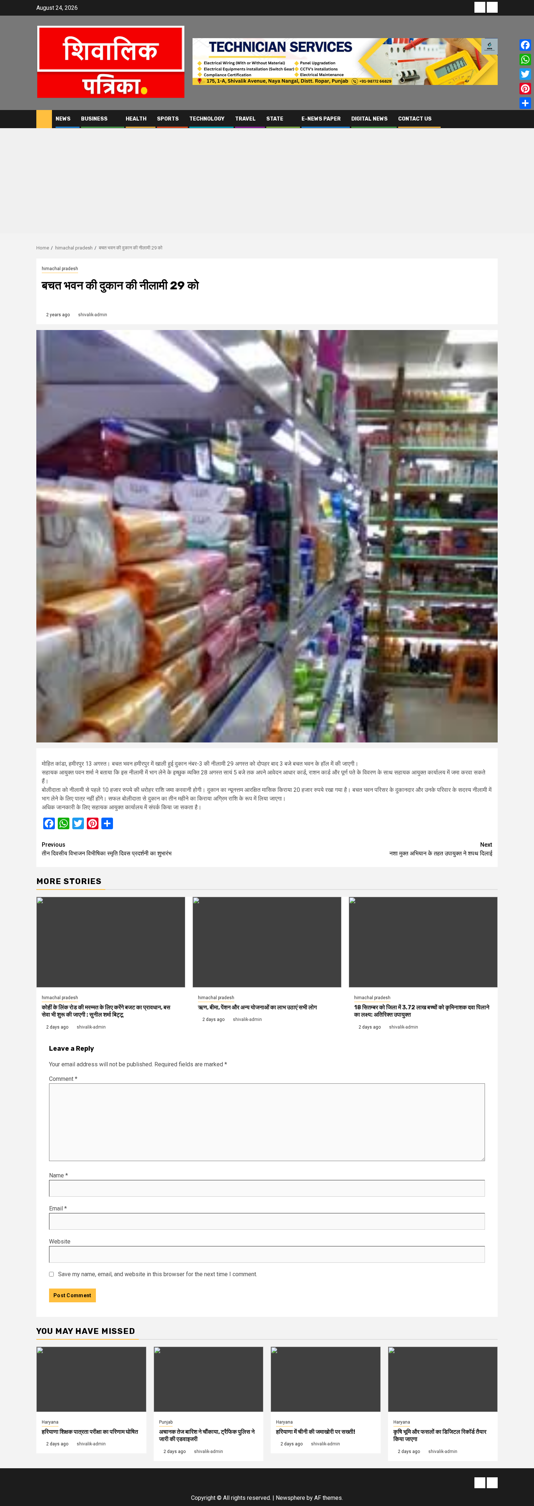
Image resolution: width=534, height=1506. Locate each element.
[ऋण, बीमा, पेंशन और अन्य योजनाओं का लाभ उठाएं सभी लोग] (267, 942)
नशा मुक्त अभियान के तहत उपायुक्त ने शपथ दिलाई (440, 849)
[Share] (525, 103)
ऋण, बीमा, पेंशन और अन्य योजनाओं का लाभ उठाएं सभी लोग (257, 1007)
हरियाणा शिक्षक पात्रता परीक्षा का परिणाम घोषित (90, 1431)
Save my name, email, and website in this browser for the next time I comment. (157, 1274)
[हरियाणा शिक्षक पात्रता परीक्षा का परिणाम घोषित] (91, 1379)
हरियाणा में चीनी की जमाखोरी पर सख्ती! (315, 1431)
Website (59, 1241)
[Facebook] (525, 45)
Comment (63, 1078)
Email (58, 1208)
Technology (206, 119)
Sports (168, 119)
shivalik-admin (92, 314)
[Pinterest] (525, 88)
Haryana (50, 1422)
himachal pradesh (60, 268)
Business (94, 119)
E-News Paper (321, 119)
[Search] (492, 119)
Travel (245, 119)
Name (58, 1175)
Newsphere (290, 1497)
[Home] (44, 119)
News (63, 119)
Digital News (369, 119)
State (274, 119)
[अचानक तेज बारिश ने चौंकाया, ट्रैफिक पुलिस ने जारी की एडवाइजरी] (209, 1379)
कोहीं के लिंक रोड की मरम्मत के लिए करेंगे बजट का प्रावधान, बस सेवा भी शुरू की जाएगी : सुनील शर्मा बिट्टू (106, 1011)
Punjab (166, 1422)
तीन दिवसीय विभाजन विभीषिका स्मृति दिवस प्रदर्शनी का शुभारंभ (106, 849)
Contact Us (415, 119)
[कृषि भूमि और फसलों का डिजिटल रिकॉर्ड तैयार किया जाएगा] (443, 1379)
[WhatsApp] (525, 59)
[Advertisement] (267, 182)
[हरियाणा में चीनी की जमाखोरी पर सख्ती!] (326, 1379)
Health (136, 119)
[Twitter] (525, 74)
